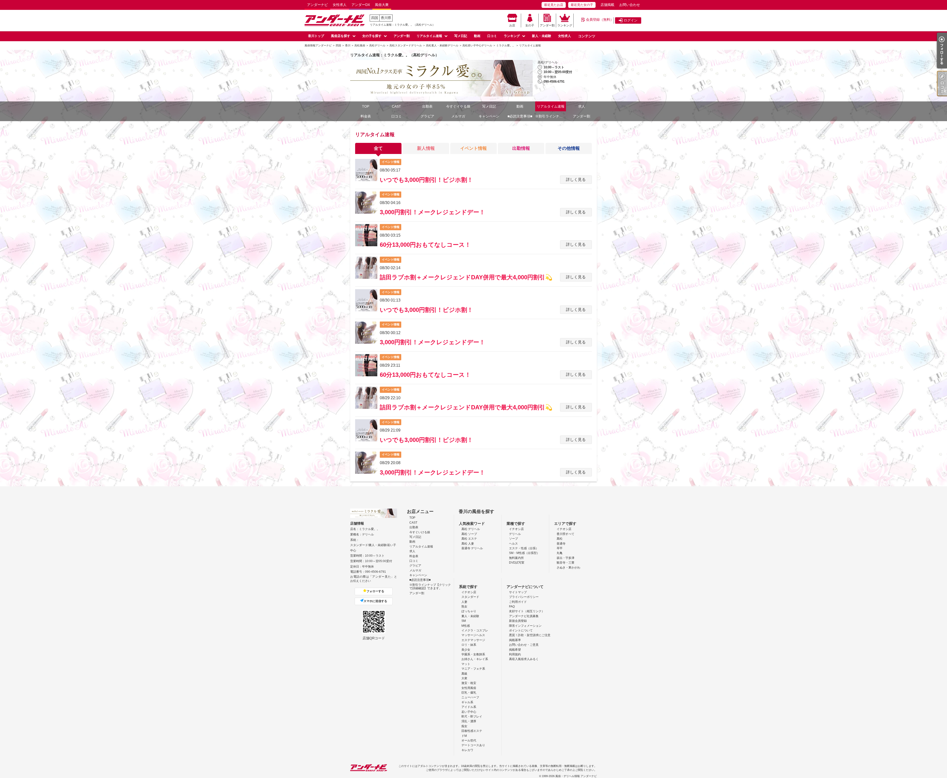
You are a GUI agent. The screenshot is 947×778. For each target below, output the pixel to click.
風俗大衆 (382, 5)
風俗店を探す (340, 36)
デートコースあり (473, 745)
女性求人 (339, 5)
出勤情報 (521, 148)
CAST (396, 106)
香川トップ (316, 36)
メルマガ (458, 116)
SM (463, 621)
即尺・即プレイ (471, 716)
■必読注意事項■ (520, 116)
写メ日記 (460, 36)
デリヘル (515, 534)
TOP (365, 106)
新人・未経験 (541, 36)
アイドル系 (468, 707)
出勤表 (427, 106)
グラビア (427, 116)
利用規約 (515, 654)
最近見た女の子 (582, 5)
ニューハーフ (470, 697)
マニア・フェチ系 (473, 668)
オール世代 (468, 740)
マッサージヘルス (473, 635)
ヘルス (513, 543)
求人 (581, 106)
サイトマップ (518, 592)
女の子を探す (372, 36)
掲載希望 (515, 649)
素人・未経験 (470, 616)
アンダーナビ (317, 5)
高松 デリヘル (470, 529)
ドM (464, 736)
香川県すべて (565, 534)
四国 (374, 18)
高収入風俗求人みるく (524, 659)
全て (378, 148)
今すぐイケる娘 (458, 106)
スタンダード (470, 597)
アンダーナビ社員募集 (524, 616)
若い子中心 (468, 712)
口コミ (492, 36)
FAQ (512, 606)
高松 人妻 (467, 543)
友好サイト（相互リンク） (527, 611)
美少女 (465, 649)
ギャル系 (467, 702)
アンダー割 (547, 25)
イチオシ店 (516, 529)
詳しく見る (576, 179)
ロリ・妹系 (468, 644)
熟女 (464, 606)
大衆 (464, 678)
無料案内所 (516, 558)
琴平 (560, 548)
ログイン (630, 20)
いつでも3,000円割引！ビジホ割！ (426, 179)
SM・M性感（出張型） (524, 553)
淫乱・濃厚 (468, 721)
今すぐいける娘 (419, 532)
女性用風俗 (468, 688)
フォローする (375, 591)
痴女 (464, 726)
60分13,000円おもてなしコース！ (425, 244)
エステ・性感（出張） (524, 548)
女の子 (529, 25)
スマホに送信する (375, 601)
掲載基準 (515, 640)
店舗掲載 (607, 5)
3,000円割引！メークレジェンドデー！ (432, 212)
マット (465, 664)
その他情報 (569, 148)
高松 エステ (469, 538)
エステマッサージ (473, 640)
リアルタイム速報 (429, 36)
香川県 (386, 18)
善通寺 (561, 543)
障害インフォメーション (525, 625)
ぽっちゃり (468, 611)
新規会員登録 (518, 621)
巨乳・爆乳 (468, 692)
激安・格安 (468, 683)
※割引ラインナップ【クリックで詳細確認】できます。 (550, 116)
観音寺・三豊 (565, 562)
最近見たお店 (553, 5)
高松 (560, 538)
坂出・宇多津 (565, 558)
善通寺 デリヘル (472, 548)
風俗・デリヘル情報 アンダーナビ (576, 776)
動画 (477, 36)
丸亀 (560, 553)
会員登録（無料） (600, 19)
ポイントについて (521, 630)
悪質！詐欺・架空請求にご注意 (529, 635)
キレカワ (467, 750)
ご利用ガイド (518, 602)
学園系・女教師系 (473, 654)
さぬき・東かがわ (568, 567)
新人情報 (426, 148)
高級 (464, 673)
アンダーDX (360, 5)
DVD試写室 (516, 562)
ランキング (564, 25)
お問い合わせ (629, 5)
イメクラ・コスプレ (474, 630)
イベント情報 (473, 148)
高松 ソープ (469, 534)
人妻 (464, 602)
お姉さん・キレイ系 (474, 659)
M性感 (465, 625)
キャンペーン (489, 116)
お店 (512, 25)
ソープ (513, 538)
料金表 (366, 116)
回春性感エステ (471, 731)
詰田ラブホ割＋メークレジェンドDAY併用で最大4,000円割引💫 (466, 277)
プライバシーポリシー (524, 597)
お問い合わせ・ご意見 (524, 644)
